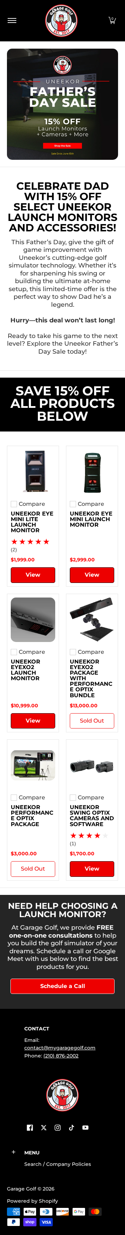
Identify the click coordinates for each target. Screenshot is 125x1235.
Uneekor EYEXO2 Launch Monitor (25, 670)
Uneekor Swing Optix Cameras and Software (92, 815)
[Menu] (11, 20)
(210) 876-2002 (60, 1056)
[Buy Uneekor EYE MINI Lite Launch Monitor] (33, 472)
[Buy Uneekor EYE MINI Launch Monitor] (92, 472)
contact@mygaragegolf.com (59, 1048)
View (33, 574)
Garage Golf (21, 1189)
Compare (32, 504)
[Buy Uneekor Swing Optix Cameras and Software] (92, 765)
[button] (112, 20)
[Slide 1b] (62, 104)
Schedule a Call (62, 986)
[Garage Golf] (61, 20)
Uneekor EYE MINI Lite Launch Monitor (32, 522)
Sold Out (92, 720)
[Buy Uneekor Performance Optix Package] (33, 765)
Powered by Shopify (32, 1201)
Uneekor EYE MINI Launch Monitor (91, 519)
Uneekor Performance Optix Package (32, 815)
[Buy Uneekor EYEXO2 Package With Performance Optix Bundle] (92, 620)
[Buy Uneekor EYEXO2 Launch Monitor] (33, 620)
